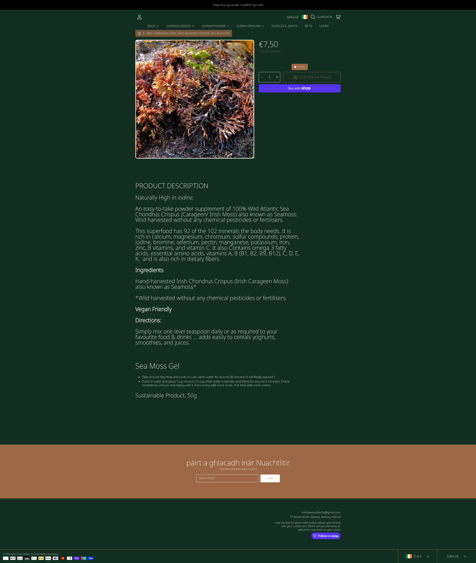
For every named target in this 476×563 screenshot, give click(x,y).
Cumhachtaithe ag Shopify (44, 554)
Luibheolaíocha (178, 26)
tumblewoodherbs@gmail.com (321, 512)
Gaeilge (293, 17)
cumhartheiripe (214, 26)
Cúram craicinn (249, 26)
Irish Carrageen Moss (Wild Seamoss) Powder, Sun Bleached (188, 33)
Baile (152, 26)
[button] (322, 17)
